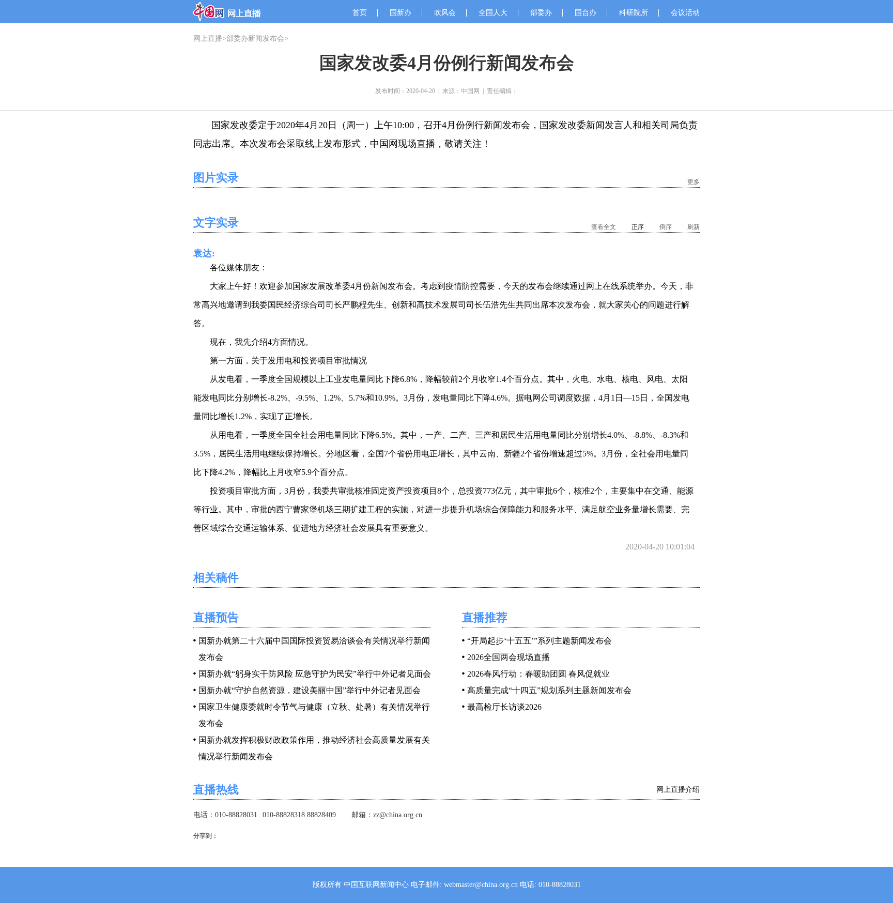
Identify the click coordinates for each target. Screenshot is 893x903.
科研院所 (633, 13)
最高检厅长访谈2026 (504, 706)
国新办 (400, 13)
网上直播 (207, 38)
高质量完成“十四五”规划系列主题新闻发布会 (549, 690)
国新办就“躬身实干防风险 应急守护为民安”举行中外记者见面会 (314, 673)
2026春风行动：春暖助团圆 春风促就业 (538, 673)
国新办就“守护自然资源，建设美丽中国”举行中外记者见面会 (309, 690)
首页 (359, 13)
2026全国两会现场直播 (508, 657)
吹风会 (445, 13)
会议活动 (685, 13)
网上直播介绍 (678, 789)
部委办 (541, 13)
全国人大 (493, 13)
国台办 (585, 13)
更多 (693, 182)
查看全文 (603, 227)
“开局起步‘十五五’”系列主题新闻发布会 (539, 640)
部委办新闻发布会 (255, 38)
